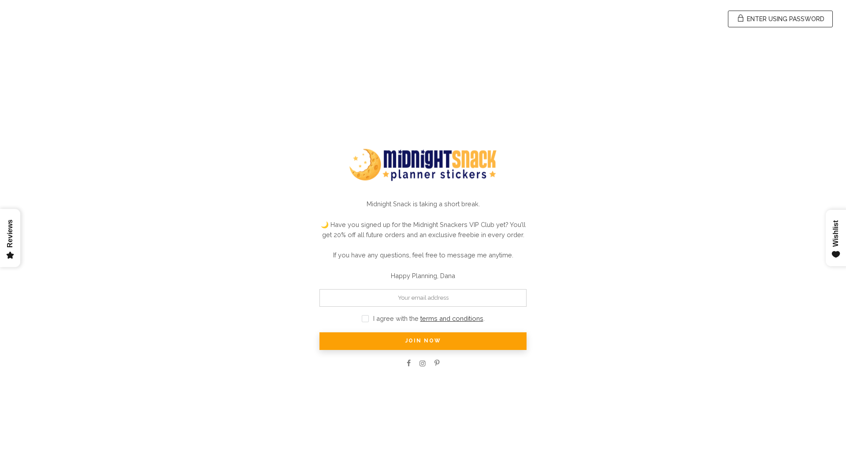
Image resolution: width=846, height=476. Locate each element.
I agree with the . (429, 318)
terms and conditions (451, 318)
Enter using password (784, 18)
